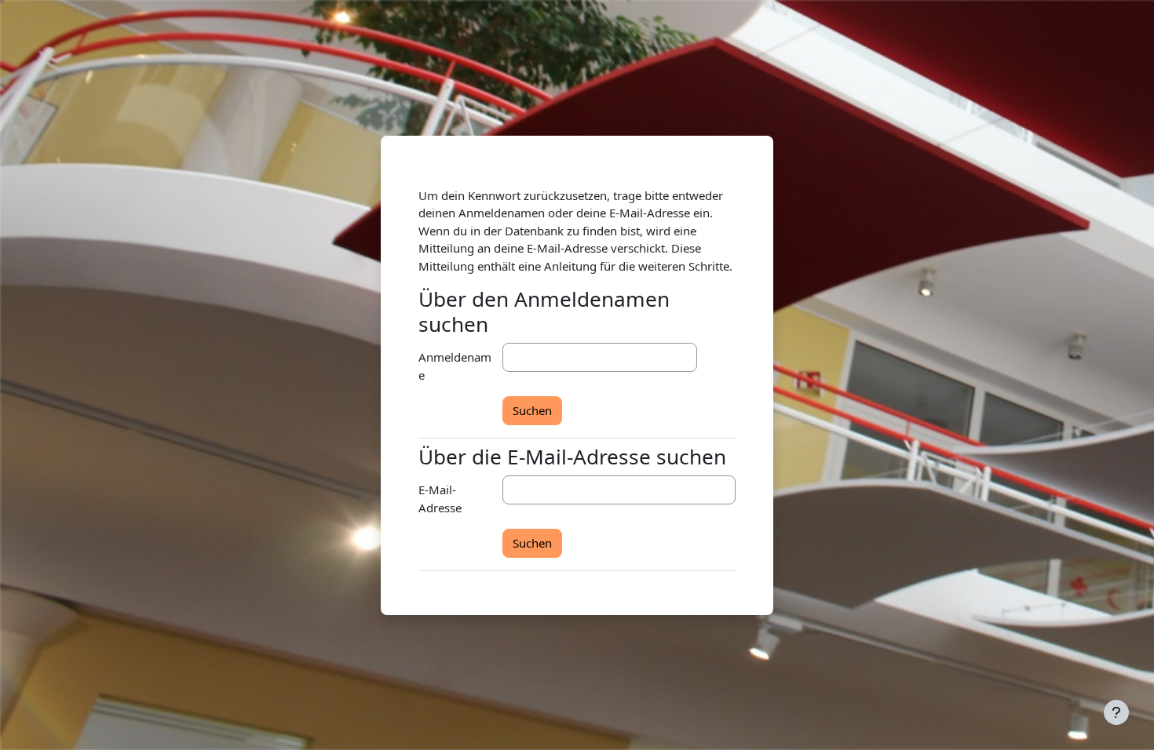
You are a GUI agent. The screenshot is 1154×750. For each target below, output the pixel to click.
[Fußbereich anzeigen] (1116, 712)
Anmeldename (454, 366)
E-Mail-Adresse (440, 498)
